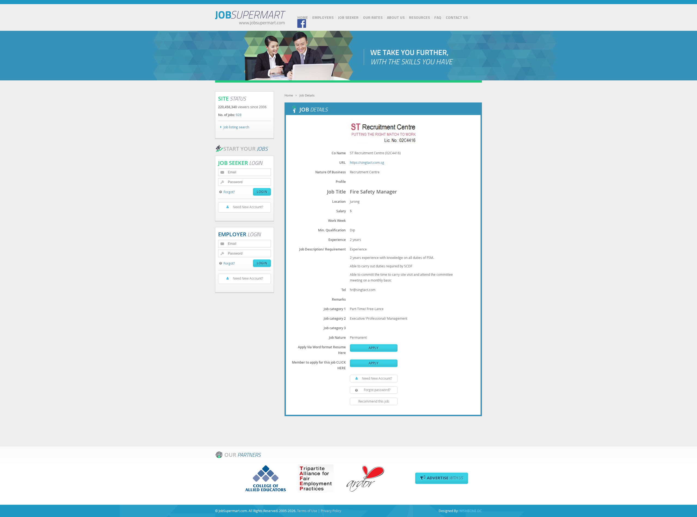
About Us (396, 17)
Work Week (337, 220)
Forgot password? (377, 390)
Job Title (336, 191)
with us (445, 478)
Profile (341, 181)
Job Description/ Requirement (322, 249)
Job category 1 (335, 309)
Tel (343, 290)
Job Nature (337, 337)
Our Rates (373, 17)
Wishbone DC (470, 511)
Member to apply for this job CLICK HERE (319, 365)
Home (302, 17)
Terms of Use (307, 511)
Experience (337, 239)
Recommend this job (373, 401)
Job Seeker (348, 17)
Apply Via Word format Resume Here (322, 350)
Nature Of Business (330, 172)
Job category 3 (335, 328)
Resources (419, 17)
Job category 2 (335, 318)
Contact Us (457, 17)
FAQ (437, 17)
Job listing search (236, 127)
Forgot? (229, 192)
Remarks (339, 299)
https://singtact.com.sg (367, 162)
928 (238, 115)
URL (342, 162)
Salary (341, 211)
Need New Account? (377, 378)
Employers (323, 17)
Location (339, 201)
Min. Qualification (332, 230)
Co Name (339, 153)
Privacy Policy (331, 511)
